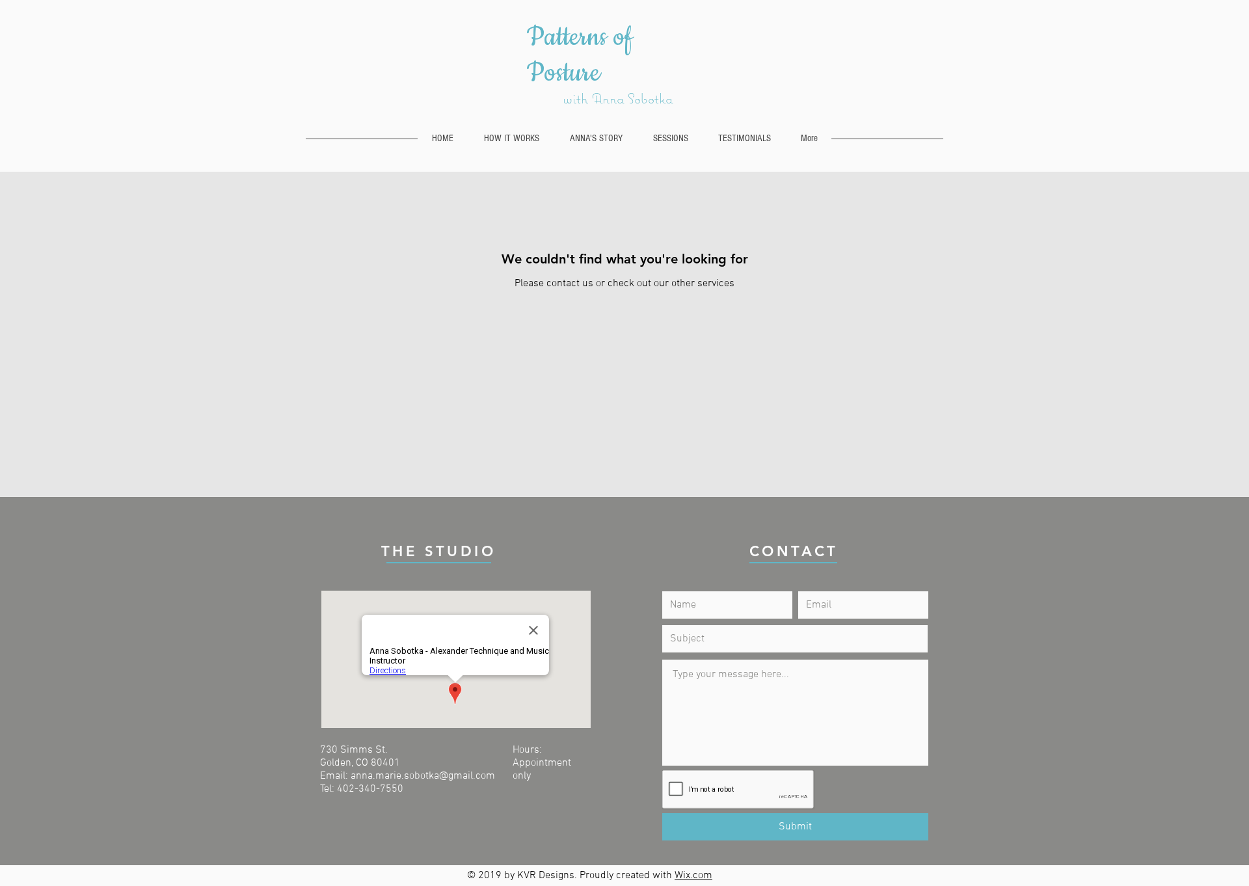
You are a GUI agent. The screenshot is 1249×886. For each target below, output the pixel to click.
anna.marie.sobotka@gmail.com (423, 776)
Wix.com (693, 875)
